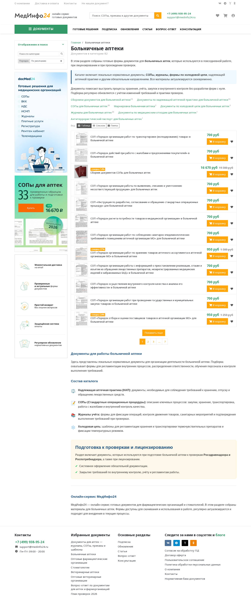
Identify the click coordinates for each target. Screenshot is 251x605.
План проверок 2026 (84, 593)
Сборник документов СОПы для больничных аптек (120, 172)
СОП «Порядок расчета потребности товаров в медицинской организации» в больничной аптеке (143, 220)
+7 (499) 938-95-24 (179, 13)
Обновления (130, 29)
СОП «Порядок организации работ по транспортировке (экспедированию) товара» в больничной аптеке (140, 138)
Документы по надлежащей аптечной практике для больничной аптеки (183, 99)
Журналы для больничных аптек (92, 112)
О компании (22, 3)
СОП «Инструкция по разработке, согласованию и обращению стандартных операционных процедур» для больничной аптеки (144, 203)
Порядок (24, 60)
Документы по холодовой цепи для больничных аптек (195, 106)
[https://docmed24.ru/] (41, 122)
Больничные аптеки (83, 554)
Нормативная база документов (185, 578)
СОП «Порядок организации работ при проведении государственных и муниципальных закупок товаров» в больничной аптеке (141, 302)
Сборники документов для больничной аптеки (102, 99)
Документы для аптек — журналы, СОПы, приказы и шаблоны (88, 545)
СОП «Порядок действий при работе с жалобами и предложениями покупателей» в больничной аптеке (140, 154)
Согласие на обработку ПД (182, 550)
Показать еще (154, 332)
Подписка (109, 29)
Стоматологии (80, 567)
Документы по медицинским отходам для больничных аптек (158, 112)
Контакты (70, 3)
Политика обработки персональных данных (193, 564)
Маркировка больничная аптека (135, 106)
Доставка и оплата (47, 3)
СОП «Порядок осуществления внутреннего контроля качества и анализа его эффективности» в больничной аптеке (136, 285)
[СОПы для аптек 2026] (41, 213)
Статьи (147, 29)
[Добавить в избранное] (232, 141)
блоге (220, 535)
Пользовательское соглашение (184, 560)
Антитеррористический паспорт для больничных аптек (107, 119)
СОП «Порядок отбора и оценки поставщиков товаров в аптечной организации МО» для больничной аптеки (143, 319)
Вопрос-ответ (166, 29)
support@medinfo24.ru (181, 17)
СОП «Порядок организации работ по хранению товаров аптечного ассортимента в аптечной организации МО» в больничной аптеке (146, 254)
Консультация (190, 29)
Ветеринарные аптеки (85, 572)
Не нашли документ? (95, 3)
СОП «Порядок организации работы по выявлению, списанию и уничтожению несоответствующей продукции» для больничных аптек (136, 187)
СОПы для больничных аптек (90, 106)
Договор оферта (175, 555)
